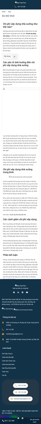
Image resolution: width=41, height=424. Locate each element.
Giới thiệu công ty (7, 354)
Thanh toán (5, 372)
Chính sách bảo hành (8, 364)
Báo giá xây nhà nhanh (34, 421)
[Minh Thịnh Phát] (20, 3)
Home (3, 12)
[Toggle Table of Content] (13, 56)
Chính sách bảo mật (8, 357)
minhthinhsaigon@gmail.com (14, 334)
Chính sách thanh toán (8, 361)
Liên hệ (4, 375)
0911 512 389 (21, 7)
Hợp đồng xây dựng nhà (9, 368)
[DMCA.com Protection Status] (23, 310)
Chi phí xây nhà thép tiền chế (17, 215)
